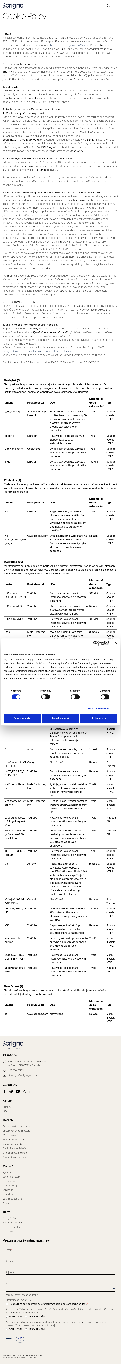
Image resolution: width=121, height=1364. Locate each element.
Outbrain (32, 899)
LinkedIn (32, 415)
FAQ (5, 1111)
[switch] (45, 696)
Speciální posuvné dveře (15, 1157)
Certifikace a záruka (12, 1198)
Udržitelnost (8, 1194)
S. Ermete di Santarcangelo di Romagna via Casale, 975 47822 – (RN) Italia (27, 1063)
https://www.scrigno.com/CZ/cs (69, 45)
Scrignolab (8, 1190)
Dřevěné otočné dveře (13, 1135)
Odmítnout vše (22, 718)
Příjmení (10, 1272)
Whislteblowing (10, 1185)
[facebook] (5, 1091)
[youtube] (18, 1091)
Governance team (11, 1176)
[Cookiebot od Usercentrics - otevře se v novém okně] (95, 643)
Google (31, 762)
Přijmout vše (99, 718)
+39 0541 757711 (16, 1070)
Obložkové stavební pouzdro (16, 1130)
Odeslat (9, 1339)
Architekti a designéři (13, 1222)
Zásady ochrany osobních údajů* (22, 1294)
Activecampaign (36, 411)
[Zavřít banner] (116, 643)
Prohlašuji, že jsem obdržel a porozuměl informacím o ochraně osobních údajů (48, 1303)
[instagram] (24, 1091)
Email (9, 1249)
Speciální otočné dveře (14, 1144)
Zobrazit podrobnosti (99, 708)
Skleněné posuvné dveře (15, 1152)
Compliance (9, 1181)
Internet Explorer (64, 351)
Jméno (10, 1261)
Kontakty (7, 1106)
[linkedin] (31, 1091)
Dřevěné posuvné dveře (14, 1148)
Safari (48, 351)
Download (8, 1231)
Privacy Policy (32, 1358)
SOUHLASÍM (15, 1316)
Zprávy (6, 1203)
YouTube (32, 593)
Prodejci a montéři (11, 1227)
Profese (9, 1283)
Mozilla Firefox (32, 351)
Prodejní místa (10, 1218)
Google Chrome (12, 351)
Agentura (7, 1172)
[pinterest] (11, 1091)
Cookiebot (33, 448)
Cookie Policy (21, 1358)
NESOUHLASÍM (36, 1316)
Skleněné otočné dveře (14, 1139)
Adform (31, 749)
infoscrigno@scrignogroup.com (23, 1075)
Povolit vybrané (60, 718)
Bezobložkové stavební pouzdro (18, 1126)
